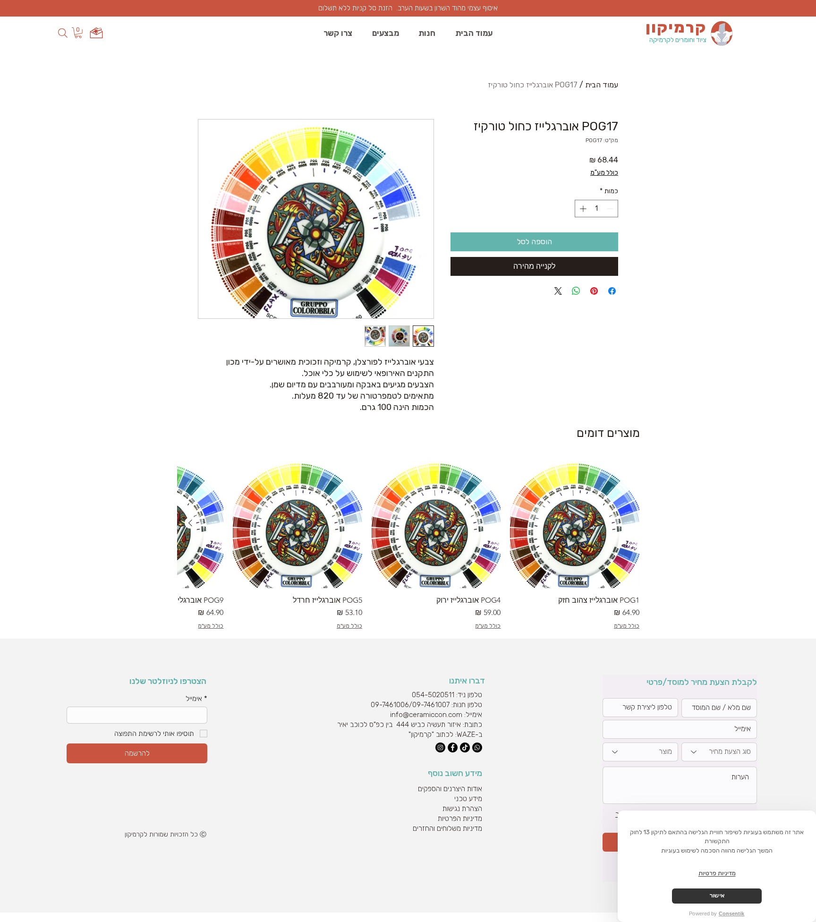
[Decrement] (611, 208)
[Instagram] (440, 747)
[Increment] (582, 208)
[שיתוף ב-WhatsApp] (576, 291)
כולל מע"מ (604, 173)
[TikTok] (465, 747)
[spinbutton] (596, 208)
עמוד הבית (601, 84)
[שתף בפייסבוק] (612, 291)
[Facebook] (453, 747)
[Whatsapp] (477, 747)
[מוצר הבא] (190, 523)
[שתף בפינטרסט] (594, 291)
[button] (78, 32)
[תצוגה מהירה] (574, 523)
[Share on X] (558, 291)
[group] (408, 544)
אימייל (196, 698)
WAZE (466, 734)
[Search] (62, 33)
